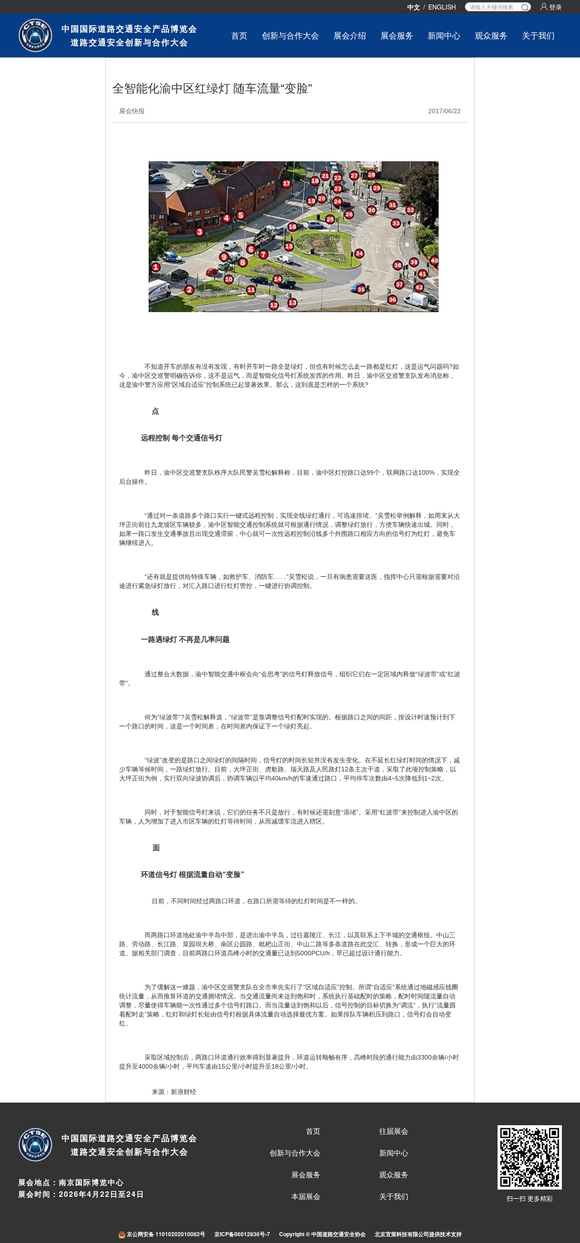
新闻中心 (444, 35)
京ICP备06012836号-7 (242, 1234)
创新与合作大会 (290, 35)
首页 (239, 35)
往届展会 (393, 1131)
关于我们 (538, 35)
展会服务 (305, 1175)
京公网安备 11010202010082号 (165, 1234)
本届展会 (305, 1196)
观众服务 (491, 35)
